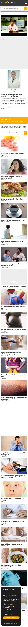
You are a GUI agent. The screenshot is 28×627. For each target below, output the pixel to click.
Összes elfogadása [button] (11, 617)
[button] (11, 623)
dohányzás (24, 126)
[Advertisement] (14, 54)
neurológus (3, 128)
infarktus (23, 107)
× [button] (19, 588)
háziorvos (8, 128)
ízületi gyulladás (10, 107)
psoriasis (3, 108)
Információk (3, 121)
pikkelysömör (3, 107)
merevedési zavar (14, 128)
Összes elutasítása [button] (11, 621)
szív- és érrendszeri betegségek (20, 127)
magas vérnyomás (17, 107)
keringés (19, 126)
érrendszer (3, 127)
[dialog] (11, 606)
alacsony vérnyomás (12, 126)
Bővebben (11, 604)
